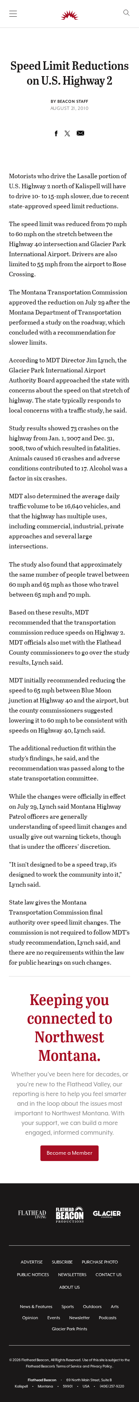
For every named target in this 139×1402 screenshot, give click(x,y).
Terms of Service (69, 1366)
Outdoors (92, 1306)
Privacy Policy (101, 1366)
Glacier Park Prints (69, 1329)
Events (53, 1317)
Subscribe (62, 1262)
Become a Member (69, 1153)
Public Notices (33, 1274)
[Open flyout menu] (13, 13)
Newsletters (72, 1274)
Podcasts (107, 1317)
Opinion (30, 1317)
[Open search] (126, 12)
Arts (115, 1306)
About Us (69, 1287)
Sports (68, 1306)
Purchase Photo (100, 1262)
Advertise (32, 1262)
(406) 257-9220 (112, 1387)
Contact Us (109, 1274)
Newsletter (79, 1317)
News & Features (36, 1306)
